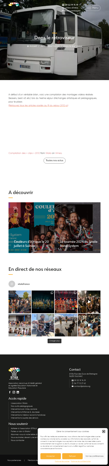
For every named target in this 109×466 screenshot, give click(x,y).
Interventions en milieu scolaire (24, 409)
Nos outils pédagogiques (22, 406)
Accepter (50, 456)
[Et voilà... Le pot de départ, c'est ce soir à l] (43, 302)
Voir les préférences (94, 456)
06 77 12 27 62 (80, 383)
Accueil (33, 46)
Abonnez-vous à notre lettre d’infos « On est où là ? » (34, 434)
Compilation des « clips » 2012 (24, 153)
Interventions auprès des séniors (24, 418)
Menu (95, 8)
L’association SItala (19, 403)
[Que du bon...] (66, 302)
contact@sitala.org (82, 386)
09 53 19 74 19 (71, 5)
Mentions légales (35, 460)
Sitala (48, 153)
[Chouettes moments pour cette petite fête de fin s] (20, 302)
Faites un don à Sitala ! (21, 431)
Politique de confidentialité (81, 461)
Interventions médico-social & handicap (28, 415)
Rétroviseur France (50, 46)
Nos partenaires (14, 460)
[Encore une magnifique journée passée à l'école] (20, 325)
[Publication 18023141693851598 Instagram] (89, 302)
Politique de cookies (62, 461)
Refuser (72, 456)
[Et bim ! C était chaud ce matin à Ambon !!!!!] (43, 325)
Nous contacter (72, 11)
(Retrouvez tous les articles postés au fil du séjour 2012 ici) (38, 105)
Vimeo (58, 153)
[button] (103, 431)
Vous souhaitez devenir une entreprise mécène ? (31, 437)
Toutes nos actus (54, 160)
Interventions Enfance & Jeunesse (25, 412)
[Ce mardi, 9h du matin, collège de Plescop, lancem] (89, 325)
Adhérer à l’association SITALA (24, 428)
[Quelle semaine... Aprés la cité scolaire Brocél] (66, 325)
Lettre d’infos (71, 8)
